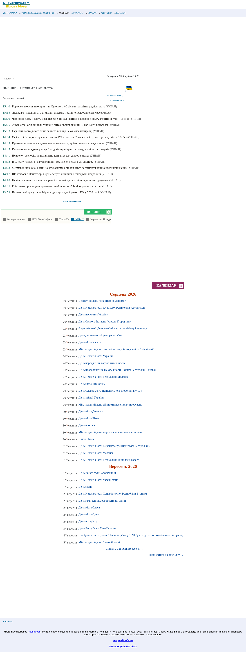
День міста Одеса (89, 507)
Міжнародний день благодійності (99, 542)
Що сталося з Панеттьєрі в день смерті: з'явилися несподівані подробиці (56, 174)
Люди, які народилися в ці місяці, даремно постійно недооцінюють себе (56, 112)
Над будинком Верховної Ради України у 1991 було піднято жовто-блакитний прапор (131, 535)
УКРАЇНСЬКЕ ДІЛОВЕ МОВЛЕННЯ (38, 13)
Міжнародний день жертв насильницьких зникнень (110, 432)
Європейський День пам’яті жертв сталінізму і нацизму (113, 328)
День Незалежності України (96, 356)
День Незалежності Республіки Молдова (103, 376)
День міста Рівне (89, 418)
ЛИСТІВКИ (106, 13)
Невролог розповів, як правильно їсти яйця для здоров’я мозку (50, 155)
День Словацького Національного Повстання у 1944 (111, 390)
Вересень (134, 548)
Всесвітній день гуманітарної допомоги (103, 300)
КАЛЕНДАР (78, 13)
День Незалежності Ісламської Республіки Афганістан (112, 307)
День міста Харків (90, 342)
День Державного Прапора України (100, 335)
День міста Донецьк (91, 411)
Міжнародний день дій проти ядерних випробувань (110, 404)
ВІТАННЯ (92, 13)
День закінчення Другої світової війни (102, 500)
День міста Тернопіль (92, 383)
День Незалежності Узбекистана (98, 479)
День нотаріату (88, 521)
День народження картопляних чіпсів (102, 363)
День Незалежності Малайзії (96, 452)
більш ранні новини (72, 201)
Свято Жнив (86, 439)
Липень (111, 548)
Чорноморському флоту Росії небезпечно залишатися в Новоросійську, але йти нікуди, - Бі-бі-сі (70, 118)
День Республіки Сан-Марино (97, 528)
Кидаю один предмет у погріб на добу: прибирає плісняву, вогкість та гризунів (60, 149)
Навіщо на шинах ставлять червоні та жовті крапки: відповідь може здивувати (60, 180)
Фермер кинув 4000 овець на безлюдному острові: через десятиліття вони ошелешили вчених (69, 167)
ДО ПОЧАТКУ (10, 13)
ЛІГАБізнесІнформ (42, 219)
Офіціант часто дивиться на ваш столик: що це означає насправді (52, 131)
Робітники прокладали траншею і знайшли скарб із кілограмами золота (56, 186)
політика (8, 621)
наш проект (34, 631)
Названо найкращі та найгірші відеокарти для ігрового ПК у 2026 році (55, 192)
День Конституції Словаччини (97, 472)
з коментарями (117, 100)
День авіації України (91, 397)
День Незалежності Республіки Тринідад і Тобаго (109, 459)
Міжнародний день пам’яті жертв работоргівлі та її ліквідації (116, 349)
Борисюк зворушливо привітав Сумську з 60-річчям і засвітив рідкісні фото (58, 106)
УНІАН (79, 219)
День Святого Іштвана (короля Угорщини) (105, 321)
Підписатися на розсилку (166, 554)
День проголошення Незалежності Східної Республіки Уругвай (117, 369)
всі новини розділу (115, 95)
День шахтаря (87, 425)
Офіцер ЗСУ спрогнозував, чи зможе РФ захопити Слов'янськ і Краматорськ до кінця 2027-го (70, 137)
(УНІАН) (111, 106)
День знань (85, 486)
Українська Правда (100, 219)
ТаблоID (63, 219)
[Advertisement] (108, 46)
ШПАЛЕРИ (121, 13)
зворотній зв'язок (123, 640)
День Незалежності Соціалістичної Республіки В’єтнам (113, 493)
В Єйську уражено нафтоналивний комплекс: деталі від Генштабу (52, 161)
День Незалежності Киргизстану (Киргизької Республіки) (114, 445)
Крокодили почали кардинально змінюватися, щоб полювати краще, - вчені (58, 143)
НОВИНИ (64, 13)
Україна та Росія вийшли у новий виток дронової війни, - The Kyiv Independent (60, 124)
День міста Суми (89, 514)
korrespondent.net (15, 219)
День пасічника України (93, 314)
